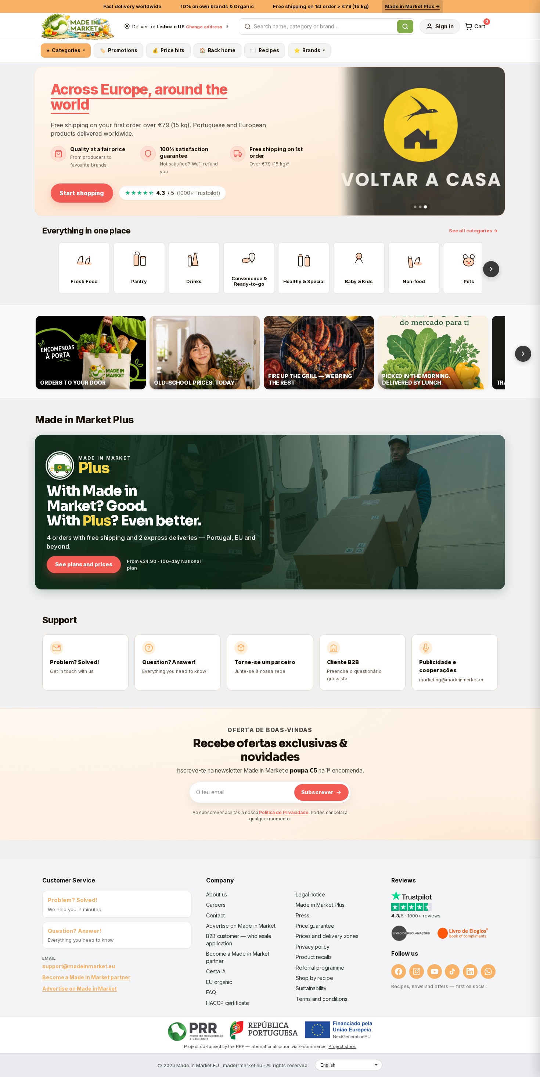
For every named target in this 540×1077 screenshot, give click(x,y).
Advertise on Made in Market (79, 988)
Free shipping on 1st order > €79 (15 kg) (321, 6)
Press (302, 915)
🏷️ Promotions (118, 50)
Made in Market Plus (320, 905)
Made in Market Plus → (412, 6)
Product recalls (314, 957)
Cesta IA (216, 971)
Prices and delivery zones (327, 936)
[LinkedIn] (470, 971)
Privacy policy (313, 947)
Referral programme (320, 967)
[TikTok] (452, 971)
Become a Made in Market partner (86, 977)
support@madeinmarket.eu (78, 966)
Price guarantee (315, 926)
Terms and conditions (322, 999)
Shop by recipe (314, 978)
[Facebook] (398, 971)
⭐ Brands (309, 50)
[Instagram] (416, 971)
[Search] (405, 26)
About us (216, 894)
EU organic (219, 982)
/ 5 (172, 193)
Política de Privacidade (283, 812)
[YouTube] (434, 971)
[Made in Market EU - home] (77, 26)
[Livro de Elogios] (463, 933)
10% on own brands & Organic (217, 6)
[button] (415, 207)
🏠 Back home (217, 50)
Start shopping (82, 193)
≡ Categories (65, 50)
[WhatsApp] (488, 971)
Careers (215, 905)
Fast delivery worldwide (132, 6)
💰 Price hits (168, 50)
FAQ (211, 992)
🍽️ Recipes (264, 50)
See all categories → (473, 230)
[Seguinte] (491, 269)
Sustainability (311, 988)
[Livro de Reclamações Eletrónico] (410, 933)
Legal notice (310, 894)
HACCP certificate (227, 1003)
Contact (215, 915)
